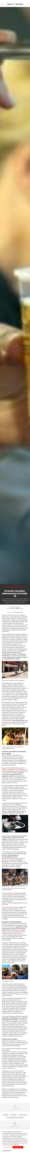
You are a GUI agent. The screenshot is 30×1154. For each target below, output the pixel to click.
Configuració (6, 1147)
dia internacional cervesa (15, 1117)
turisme (5, 1115)
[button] (2, 3)
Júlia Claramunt (15, 607)
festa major (23, 1115)
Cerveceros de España (10, 860)
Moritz (10, 720)
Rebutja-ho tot (6, 1150)
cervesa (13, 1115)
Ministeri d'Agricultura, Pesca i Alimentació (14, 769)
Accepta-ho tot (18, 1147)
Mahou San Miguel (14, 893)
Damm (5, 790)
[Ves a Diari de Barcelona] (14, 4)
